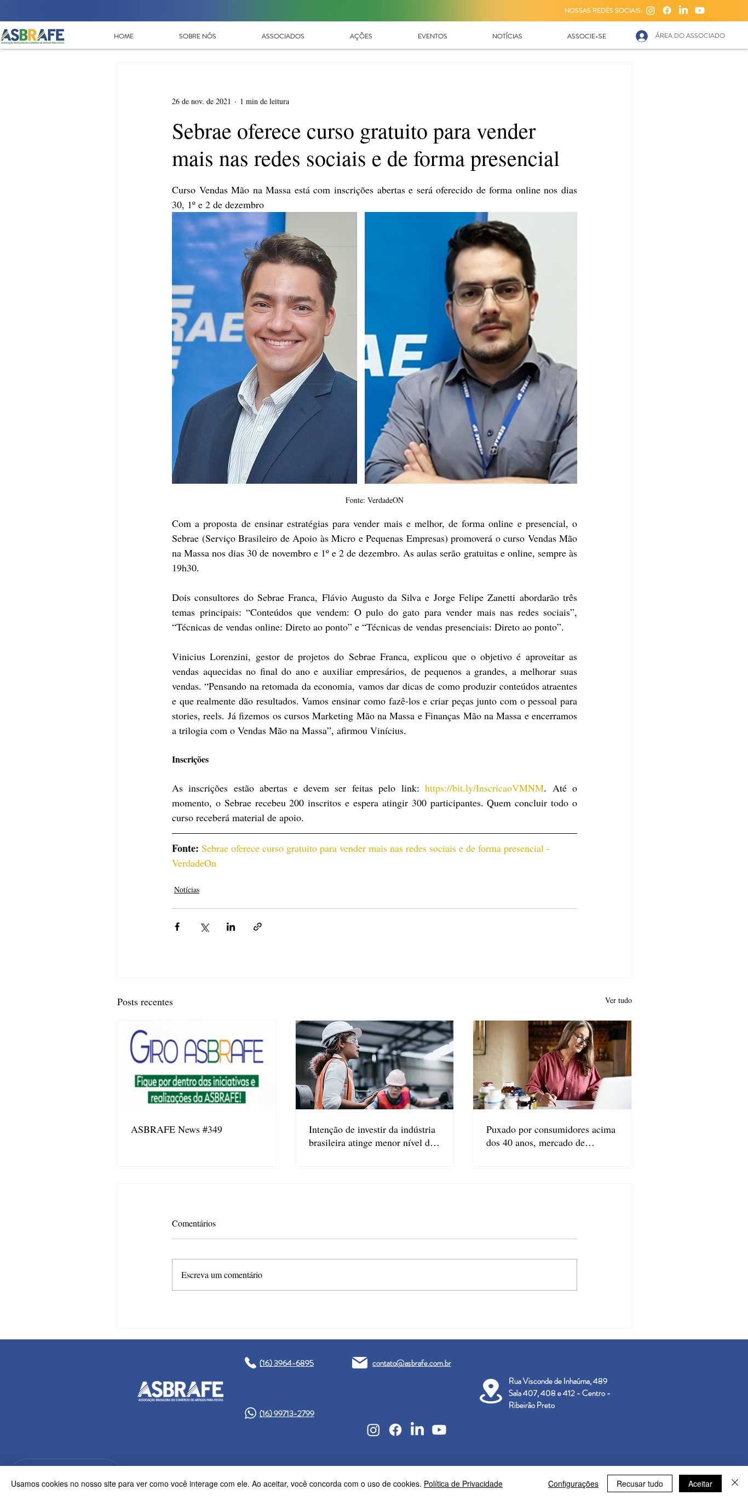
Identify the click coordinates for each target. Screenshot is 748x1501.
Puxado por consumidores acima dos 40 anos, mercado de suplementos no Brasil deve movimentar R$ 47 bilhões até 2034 (550, 1135)
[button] (197, 36)
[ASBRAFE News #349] (197, 1065)
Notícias (186, 889)
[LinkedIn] (683, 10)
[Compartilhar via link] (257, 926)
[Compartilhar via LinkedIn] (231, 926)
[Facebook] (666, 10)
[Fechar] (734, 1483)
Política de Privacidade (463, 1483)
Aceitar (700, 1483)
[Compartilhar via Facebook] (177, 926)
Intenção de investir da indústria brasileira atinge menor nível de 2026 (372, 1135)
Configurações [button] (573, 1483)
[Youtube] (699, 10)
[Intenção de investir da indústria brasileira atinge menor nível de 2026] (375, 1065)
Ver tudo (618, 1000)
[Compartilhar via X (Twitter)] (204, 926)
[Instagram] (650, 10)
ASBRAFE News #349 (176, 1129)
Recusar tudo (640, 1483)
